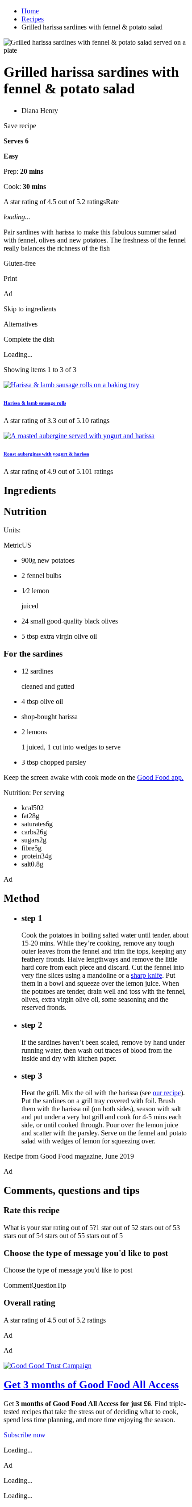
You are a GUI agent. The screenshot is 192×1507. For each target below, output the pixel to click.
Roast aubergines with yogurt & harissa (46, 453)
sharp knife (146, 975)
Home (30, 11)
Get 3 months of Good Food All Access (91, 1384)
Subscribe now (25, 1435)
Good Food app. (160, 777)
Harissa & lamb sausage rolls (35, 403)
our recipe (167, 1093)
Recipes (32, 19)
